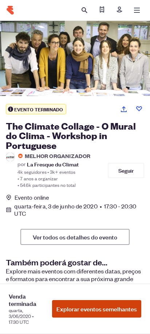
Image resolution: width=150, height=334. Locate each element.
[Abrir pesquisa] (84, 10)
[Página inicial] (10, 10)
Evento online (32, 197)
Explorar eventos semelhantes (96, 309)
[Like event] (139, 109)
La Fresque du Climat (53, 164)
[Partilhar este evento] (124, 109)
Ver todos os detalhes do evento (75, 237)
